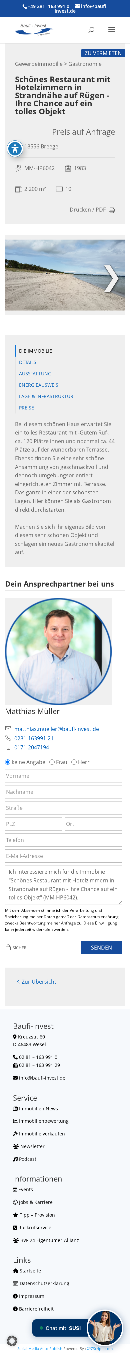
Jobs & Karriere (35, 1202)
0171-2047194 (31, 747)
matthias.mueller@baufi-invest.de (56, 729)
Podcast (27, 1159)
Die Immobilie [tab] (35, 351)
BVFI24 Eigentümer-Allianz (49, 1240)
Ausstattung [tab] (35, 373)
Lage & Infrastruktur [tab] (46, 396)
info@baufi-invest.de (42, 1078)
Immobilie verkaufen (41, 1133)
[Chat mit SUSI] (105, 1328)
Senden (101, 947)
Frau (62, 762)
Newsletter (32, 1146)
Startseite (29, 1270)
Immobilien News (38, 1108)
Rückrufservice (34, 1227)
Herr (84, 762)
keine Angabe (28, 762)
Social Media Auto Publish (39, 1348)
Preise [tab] (26, 407)
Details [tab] (27, 362)
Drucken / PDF (88, 210)
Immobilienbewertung (43, 1121)
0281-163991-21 (34, 738)
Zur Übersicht (39, 981)
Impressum (31, 1296)
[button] (12, 1341)
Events (25, 1189)
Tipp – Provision (36, 1215)
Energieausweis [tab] (38, 385)
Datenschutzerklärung (43, 1283)
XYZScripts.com (100, 1348)
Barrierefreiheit (36, 1309)
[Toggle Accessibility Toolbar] (15, 149)
